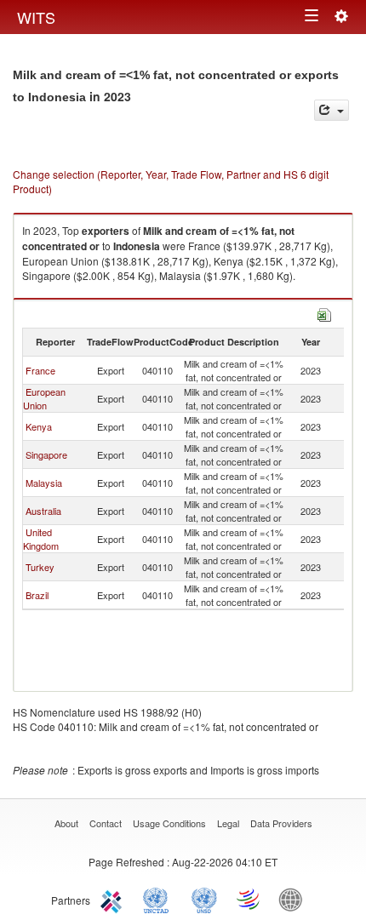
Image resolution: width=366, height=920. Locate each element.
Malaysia (44, 482)
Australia (43, 510)
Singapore (46, 454)
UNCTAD (159, 899)
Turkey (40, 567)
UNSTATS (204, 899)
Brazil (37, 595)
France (40, 370)
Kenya (39, 426)
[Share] (331, 110)
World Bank (294, 899)
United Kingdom (41, 538)
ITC (114, 899)
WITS (36, 17)
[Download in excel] (324, 313)
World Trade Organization (249, 899)
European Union (44, 398)
